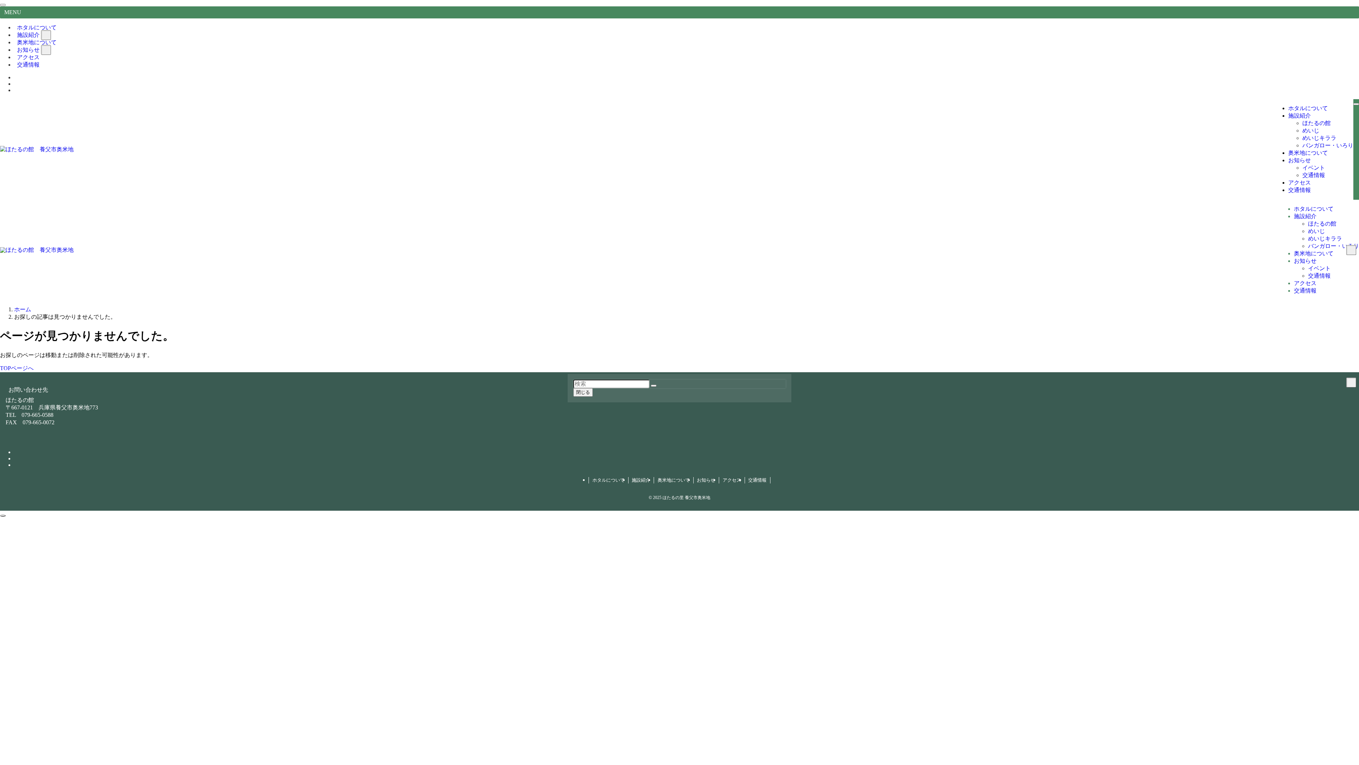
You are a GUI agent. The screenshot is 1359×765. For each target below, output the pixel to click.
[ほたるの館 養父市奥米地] (37, 149)
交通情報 (28, 65)
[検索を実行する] (653, 386)
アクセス (732, 480)
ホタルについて (608, 480)
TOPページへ (17, 368)
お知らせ (706, 480)
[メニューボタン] (1356, 104)
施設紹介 (641, 480)
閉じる (583, 392)
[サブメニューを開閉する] (46, 35)
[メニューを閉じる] (3, 5)
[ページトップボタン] (3, 516)
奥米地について (674, 480)
